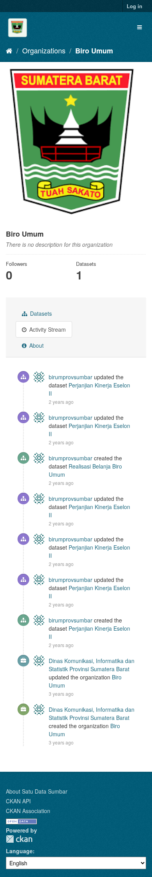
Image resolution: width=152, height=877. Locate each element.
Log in (134, 6)
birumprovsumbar (70, 377)
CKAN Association (28, 811)
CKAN (19, 839)
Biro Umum (94, 51)
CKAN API (18, 801)
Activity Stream (47, 329)
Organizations (43, 50)
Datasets (40, 313)
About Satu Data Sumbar (36, 791)
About (36, 345)
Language (19, 851)
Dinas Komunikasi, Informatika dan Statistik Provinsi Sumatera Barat (91, 665)
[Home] (9, 50)
